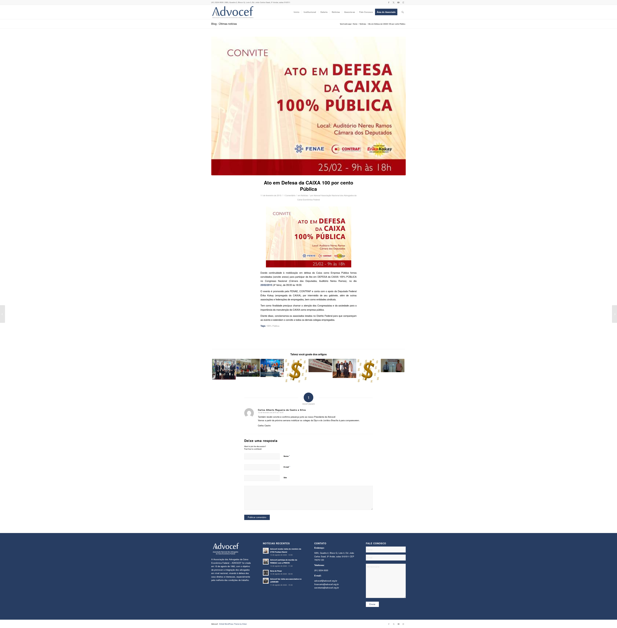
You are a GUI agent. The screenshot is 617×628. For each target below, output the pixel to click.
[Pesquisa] (402, 12)
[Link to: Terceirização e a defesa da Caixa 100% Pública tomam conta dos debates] (248, 368)
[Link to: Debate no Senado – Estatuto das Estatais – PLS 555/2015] (320, 365)
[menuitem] (296, 12)
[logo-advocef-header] (232, 12)
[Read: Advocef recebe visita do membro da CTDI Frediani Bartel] (266, 551)
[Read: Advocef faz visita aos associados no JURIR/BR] (266, 581)
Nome (287, 456)
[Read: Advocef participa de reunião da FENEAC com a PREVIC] (266, 562)
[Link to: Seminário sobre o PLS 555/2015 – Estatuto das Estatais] (392, 365)
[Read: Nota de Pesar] (266, 573)
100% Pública (272, 325)
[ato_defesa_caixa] (308, 106)
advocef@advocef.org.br (325, 580)
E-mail (287, 466)
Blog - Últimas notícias (224, 24)
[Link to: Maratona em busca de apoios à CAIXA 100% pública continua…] (224, 369)
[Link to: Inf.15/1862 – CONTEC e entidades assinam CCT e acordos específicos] (368, 370)
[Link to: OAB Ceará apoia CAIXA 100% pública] (272, 368)
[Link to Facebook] (388, 2)
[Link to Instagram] (403, 2)
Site (285, 477)
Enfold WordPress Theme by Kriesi (233, 624)
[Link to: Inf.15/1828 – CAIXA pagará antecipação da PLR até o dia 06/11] (296, 370)
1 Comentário (289, 195)
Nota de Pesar (276, 571)
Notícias (304, 195)
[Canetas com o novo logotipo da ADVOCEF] (2, 314)
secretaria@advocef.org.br (326, 587)
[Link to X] (393, 2)
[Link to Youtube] (398, 2)
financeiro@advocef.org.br (326, 584)
